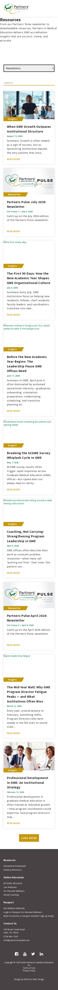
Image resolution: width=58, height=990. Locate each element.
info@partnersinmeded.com (17, 940)
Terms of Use (29, 968)
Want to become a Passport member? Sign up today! (29, 916)
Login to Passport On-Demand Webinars (23, 912)
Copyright (8, 962)
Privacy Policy (29, 970)
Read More (13, 159)
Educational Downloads (15, 866)
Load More (29, 838)
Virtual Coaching (11, 894)
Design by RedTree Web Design (29, 979)
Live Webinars (10, 887)
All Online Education (13, 883)
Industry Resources (13, 869)
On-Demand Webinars (14, 891)
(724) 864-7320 (11, 936)
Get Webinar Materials (14, 908)
